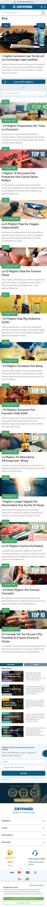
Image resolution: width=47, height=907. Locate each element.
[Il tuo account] (41, 7)
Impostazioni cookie (23, 903)
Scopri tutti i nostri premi (23, 800)
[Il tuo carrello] (45, 7)
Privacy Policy (33, 777)
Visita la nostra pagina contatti (36, 863)
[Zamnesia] (22, 6)
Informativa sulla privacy (36, 885)
